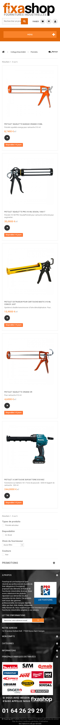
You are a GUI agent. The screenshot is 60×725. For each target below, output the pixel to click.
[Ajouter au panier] (7, 138)
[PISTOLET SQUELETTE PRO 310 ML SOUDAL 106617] (30, 181)
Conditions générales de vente (46, 719)
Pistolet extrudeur (12, 525)
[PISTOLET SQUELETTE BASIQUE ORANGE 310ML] (30, 93)
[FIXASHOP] (29, 9)
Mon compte (8, 636)
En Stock (8, 535)
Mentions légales (26, 719)
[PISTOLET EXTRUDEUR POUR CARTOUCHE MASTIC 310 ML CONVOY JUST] (30, 271)
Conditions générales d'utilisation (35, 721)
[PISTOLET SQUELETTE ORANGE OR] (30, 361)
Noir (6, 555)
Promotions (10, 562)
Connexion (55, 21)
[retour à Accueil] (3, 51)
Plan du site (16, 721)
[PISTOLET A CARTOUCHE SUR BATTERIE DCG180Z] (30, 448)
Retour (54, 52)
